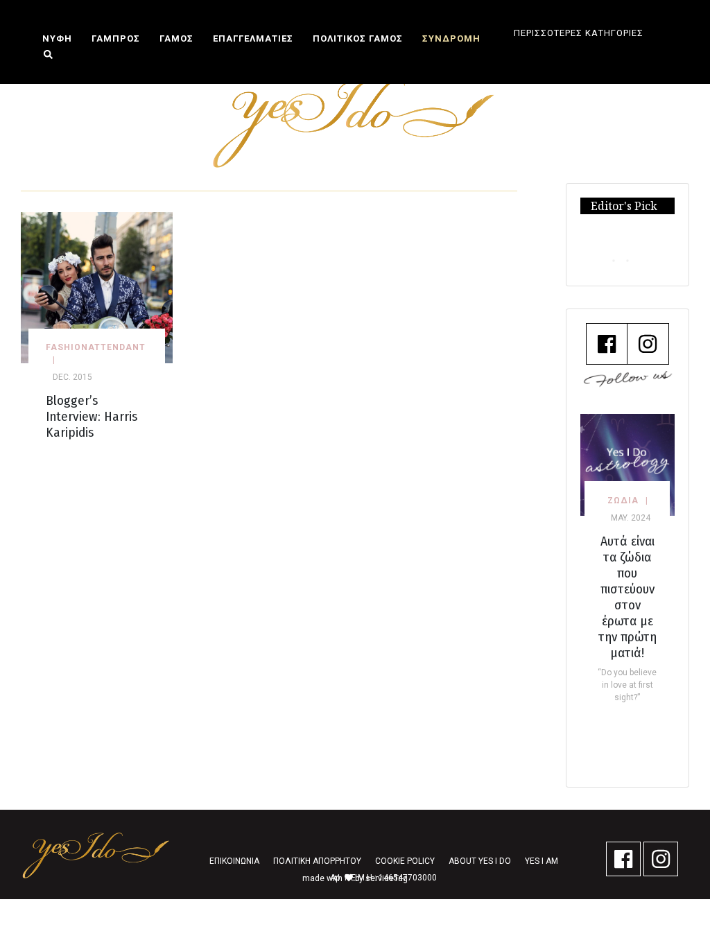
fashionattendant (96, 347)
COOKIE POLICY (405, 861)
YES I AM (541, 861)
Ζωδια (623, 500)
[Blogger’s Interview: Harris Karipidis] (97, 286)
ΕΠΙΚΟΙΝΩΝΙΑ (234, 861)
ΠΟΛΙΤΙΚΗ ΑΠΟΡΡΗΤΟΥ (317, 861)
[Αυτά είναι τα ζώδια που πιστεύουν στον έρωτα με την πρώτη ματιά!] (627, 464)
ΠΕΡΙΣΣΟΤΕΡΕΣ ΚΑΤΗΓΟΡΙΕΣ (578, 33)
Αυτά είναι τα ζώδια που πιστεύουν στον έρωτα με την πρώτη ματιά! (627, 597)
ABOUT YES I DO (480, 861)
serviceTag (386, 878)
